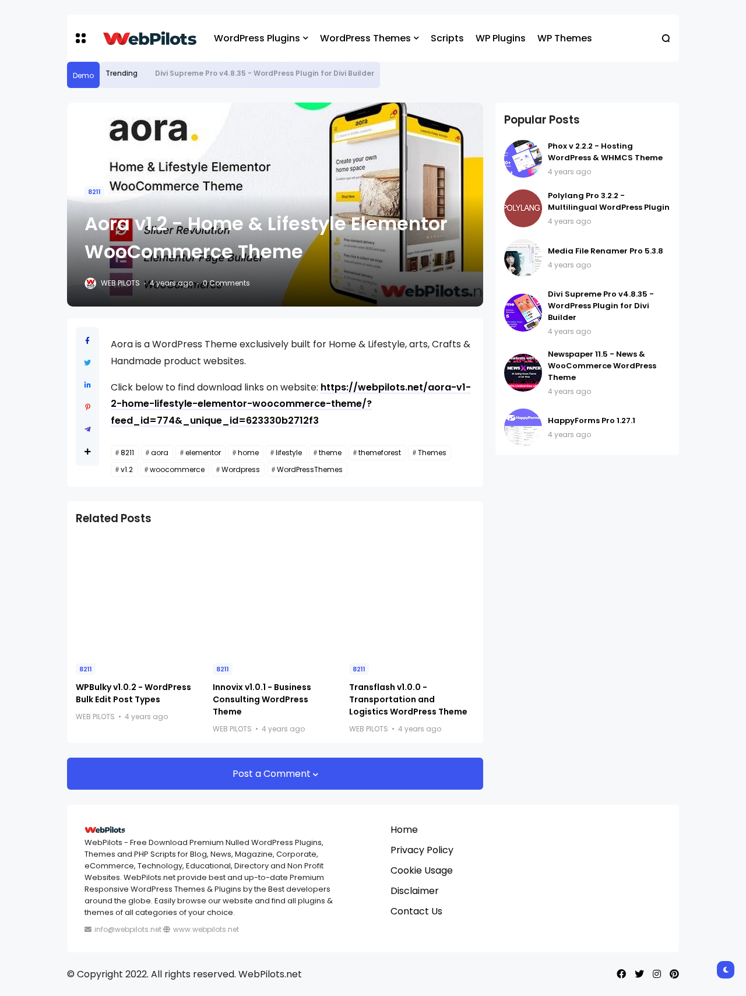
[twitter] (639, 974)
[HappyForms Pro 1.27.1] (523, 427)
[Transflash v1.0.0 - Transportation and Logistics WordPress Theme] (411, 595)
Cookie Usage (421, 870)
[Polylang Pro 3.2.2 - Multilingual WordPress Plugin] (523, 208)
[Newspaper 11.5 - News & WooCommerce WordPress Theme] (523, 373)
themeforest (379, 452)
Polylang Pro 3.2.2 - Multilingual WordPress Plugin (609, 201)
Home (404, 829)
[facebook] (621, 974)
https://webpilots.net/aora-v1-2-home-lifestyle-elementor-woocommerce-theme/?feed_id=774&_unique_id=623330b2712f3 (291, 404)
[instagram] (657, 974)
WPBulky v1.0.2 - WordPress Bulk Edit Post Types (133, 693)
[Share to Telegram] (88, 429)
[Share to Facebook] (87, 341)
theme (330, 452)
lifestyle (289, 452)
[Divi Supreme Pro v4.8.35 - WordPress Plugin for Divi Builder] (146, 73)
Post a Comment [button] (273, 773)
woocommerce (177, 469)
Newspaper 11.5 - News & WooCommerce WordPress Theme (602, 366)
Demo (83, 75)
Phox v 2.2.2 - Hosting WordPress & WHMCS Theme (605, 151)
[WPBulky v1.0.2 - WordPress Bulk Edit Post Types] (138, 595)
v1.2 (127, 469)
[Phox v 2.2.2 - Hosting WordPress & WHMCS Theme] (523, 159)
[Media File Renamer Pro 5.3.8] (523, 258)
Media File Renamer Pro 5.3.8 (605, 250)
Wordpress (240, 469)
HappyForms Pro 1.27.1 (591, 420)
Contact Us (416, 911)
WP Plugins (501, 38)
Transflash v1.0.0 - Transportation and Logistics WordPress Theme (408, 699)
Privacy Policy (421, 850)
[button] (81, 38)
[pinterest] (674, 974)
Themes (432, 452)
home (248, 452)
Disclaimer (414, 891)
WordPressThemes (310, 469)
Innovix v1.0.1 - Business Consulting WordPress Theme (262, 699)
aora (159, 452)
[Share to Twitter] (87, 363)
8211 (94, 191)
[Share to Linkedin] (88, 385)
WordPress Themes (365, 38)
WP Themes (564, 38)
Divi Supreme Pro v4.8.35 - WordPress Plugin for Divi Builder (264, 73)
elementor (203, 452)
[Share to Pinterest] (87, 407)
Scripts (447, 38)
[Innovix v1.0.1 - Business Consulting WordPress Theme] (275, 595)
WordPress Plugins (257, 38)
